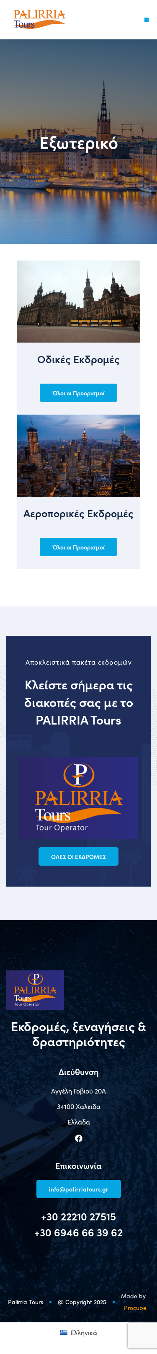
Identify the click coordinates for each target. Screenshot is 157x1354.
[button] (146, 20)
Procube (135, 1307)
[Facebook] (78, 1138)
